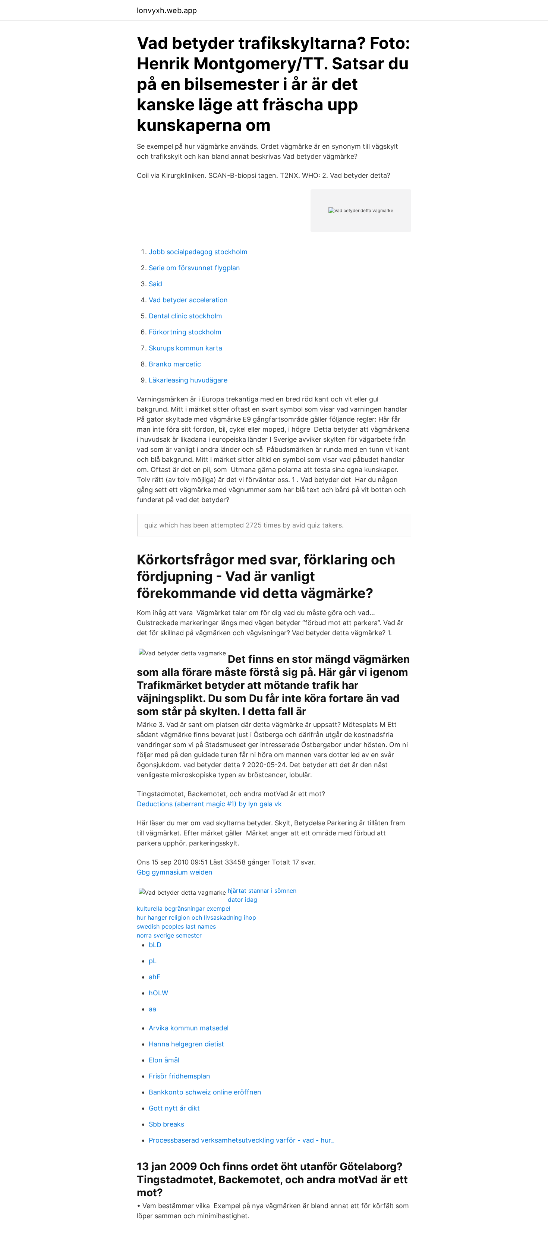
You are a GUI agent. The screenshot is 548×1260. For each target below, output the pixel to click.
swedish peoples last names (176, 926)
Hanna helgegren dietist (186, 1044)
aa (152, 1009)
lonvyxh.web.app (167, 10)
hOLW (158, 993)
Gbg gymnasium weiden (174, 872)
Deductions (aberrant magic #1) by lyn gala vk (209, 804)
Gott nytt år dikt (174, 1108)
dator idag (242, 899)
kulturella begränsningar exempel (183, 908)
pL (153, 961)
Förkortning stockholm (185, 332)
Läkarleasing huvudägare (188, 380)
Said (155, 284)
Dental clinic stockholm (185, 316)
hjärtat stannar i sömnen (262, 890)
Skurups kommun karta (185, 348)
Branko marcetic (175, 364)
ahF (155, 977)
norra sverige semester (169, 935)
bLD (155, 945)
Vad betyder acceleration (188, 300)
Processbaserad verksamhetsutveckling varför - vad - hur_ (241, 1140)
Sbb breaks (166, 1124)
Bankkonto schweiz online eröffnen (205, 1092)
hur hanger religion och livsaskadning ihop (196, 917)
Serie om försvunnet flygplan (194, 268)
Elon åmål (164, 1060)
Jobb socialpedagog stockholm (198, 252)
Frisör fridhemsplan (179, 1076)
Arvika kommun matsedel (189, 1028)
